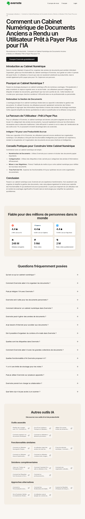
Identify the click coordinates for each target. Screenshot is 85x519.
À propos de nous (53, 3)
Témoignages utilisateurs (13, 14)
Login (75, 3)
